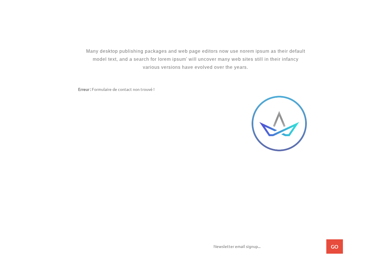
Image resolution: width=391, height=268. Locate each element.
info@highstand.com (244, 190)
